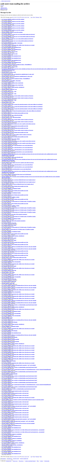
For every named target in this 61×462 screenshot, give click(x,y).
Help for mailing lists (24, 458)
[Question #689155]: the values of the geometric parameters (13, 220)
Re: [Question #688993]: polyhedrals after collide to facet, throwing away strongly (18, 45)
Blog (38, 460)
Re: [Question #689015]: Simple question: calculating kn (13, 87)
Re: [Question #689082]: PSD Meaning (9, 322)
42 (25, 17)
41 (23, 17)
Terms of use (15, 460)
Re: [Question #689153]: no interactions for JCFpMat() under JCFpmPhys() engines (19, 201)
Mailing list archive (4, 8)
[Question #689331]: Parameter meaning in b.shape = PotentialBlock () (16, 78)
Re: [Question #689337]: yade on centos (10, 51)
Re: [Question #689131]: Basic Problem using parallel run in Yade (15, 113)
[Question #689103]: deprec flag (8, 283)
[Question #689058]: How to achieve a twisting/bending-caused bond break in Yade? (18, 388)
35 (14, 17)
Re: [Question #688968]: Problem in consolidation (12, 434)
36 (15, 17)
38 (18, 17)
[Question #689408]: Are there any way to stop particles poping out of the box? (17, 38)
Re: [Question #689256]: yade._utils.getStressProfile (12, 115)
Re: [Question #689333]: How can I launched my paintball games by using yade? (18, 74)
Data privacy (21, 460)
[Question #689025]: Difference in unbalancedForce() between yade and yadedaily (18, 423)
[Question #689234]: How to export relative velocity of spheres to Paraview (17, 134)
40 (22, 17)
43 (26, 17)
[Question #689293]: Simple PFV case (9, 89)
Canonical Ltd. (8, 460)
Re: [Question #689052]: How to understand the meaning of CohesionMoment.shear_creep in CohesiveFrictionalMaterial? (26, 369)
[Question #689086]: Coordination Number (10, 326)
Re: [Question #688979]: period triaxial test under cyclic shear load (15, 391)
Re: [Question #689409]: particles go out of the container (13, 19)
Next (34, 17)
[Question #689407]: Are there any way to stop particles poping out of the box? (17, 40)
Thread (2, 5)
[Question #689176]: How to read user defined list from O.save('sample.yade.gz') (18, 184)
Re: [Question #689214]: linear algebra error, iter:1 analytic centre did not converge (18, 123)
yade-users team (4, 7)
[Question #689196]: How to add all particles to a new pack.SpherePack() (16, 169)
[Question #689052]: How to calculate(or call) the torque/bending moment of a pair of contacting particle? (23, 399)
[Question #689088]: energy (7, 317)
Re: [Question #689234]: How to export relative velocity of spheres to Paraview (17, 95)
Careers (41, 460)
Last (31, 17)
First (41, 17)
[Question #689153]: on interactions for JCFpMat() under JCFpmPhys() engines (18, 229)
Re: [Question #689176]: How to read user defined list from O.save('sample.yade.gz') (18, 179)
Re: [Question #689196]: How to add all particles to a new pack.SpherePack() (17, 145)
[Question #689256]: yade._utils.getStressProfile (11, 117)
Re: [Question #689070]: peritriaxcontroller (10, 339)
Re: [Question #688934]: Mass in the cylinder (11, 138)
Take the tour (9, 458)
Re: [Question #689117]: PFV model (9, 225)
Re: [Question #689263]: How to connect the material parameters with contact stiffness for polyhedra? (22, 104)
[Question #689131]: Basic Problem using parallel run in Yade (14, 257)
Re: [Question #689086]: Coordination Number (11, 188)
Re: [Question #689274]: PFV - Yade (9, 91)
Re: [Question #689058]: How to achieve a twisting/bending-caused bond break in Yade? (19, 304)
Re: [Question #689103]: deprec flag (9, 222)
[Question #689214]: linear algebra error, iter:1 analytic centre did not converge (18, 162)
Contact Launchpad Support (30, 460)
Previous (37, 17)
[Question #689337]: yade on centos (9, 72)
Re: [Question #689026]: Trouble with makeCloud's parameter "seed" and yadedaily (19, 365)
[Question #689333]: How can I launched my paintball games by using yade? (17, 76)
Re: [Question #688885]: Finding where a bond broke (12, 82)
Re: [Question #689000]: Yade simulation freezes (11, 47)
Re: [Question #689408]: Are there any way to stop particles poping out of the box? (18, 36)
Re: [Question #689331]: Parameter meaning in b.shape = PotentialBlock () (17, 64)
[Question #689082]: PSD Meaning (9, 360)
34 (12, 17)
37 (17, 17)
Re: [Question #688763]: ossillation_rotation (10, 197)
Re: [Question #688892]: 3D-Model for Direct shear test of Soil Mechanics (16, 174)
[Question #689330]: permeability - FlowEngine (11, 80)
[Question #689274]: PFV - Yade (8, 102)
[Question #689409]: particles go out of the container (12, 32)
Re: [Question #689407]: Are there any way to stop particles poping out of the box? (18, 34)
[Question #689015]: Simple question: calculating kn (12, 444)
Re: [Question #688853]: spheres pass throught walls (12, 157)
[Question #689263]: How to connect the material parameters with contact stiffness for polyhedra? (21, 110)
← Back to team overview (5, 0)
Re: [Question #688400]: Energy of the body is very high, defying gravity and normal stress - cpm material (23, 429)
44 (28, 17)
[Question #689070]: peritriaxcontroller (9, 373)
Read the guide (16, 458)
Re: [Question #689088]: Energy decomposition (11, 261)
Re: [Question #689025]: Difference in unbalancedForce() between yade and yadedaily (19, 246)
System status (46, 460)
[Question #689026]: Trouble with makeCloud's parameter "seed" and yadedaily (18, 421)
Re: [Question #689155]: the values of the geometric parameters (14, 214)
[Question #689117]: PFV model (8, 272)
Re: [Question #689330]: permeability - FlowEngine (12, 43)
